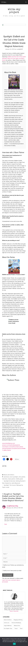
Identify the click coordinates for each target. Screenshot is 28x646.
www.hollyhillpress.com (8, 443)
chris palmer (22, 477)
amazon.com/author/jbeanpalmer (11, 445)
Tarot (21, 628)
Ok (14, 643)
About (11, 611)
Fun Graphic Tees (8, 628)
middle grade (19, 479)
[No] (26, 641)
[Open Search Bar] (26, 2)
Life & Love (6, 622)
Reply (5, 524)
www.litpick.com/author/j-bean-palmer (12, 446)
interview (4, 479)
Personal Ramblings (16, 622)
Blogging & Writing (18, 619)
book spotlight (14, 477)
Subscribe (16, 611)
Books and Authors (9, 474)
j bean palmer (11, 479)
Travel (16, 628)
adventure (6, 477)
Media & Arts (17, 625)
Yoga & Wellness (8, 625)
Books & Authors (8, 619)
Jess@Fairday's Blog (12, 506)
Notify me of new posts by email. (12, 570)
